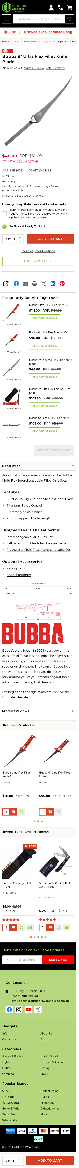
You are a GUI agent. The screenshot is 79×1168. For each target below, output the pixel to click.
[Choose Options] (13, 812)
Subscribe (58, 960)
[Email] (25, 283)
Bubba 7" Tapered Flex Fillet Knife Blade (50, 361)
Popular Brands (15, 1084)
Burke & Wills (10, 1108)
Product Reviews (15, 711)
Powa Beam (46, 898)
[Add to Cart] (50, 927)
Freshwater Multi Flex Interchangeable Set (38, 549)
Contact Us (9, 1039)
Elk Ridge (8, 1096)
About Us (46, 1033)
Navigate (10, 1026)
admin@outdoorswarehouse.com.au (44, 1001)
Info (4, 1033)
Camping (8, 1074)
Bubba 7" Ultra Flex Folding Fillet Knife (49, 390)
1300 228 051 (29, 996)
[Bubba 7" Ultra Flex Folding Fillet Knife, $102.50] (56, 750)
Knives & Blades (12, 1056)
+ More (30, 903)
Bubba (44, 1096)
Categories (11, 1049)
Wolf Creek (10, 897)
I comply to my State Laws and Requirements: (34, 204)
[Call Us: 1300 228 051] (60, 8)
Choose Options (44, 318)
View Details (14, 324)
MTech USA (47, 1102)
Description (11, 466)
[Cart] (70, 8)
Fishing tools (16, 568)
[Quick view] (21, 812)
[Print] (34, 283)
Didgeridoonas (49, 1108)
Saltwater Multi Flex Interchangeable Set (37, 543)
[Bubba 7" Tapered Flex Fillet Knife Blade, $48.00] (19, 750)
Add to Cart (50, 239)
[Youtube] (28, 1009)
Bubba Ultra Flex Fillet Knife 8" (48, 305)
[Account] (51, 8)
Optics (6, 1068)
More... (44, 1114)
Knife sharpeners (19, 575)
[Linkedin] (52, 283)
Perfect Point (49, 1091)
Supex (6, 1091)
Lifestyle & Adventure (54, 1062)
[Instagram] (18, 1009)
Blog (43, 1039)
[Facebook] (16, 283)
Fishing (45, 1068)
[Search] (69, 18)
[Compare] (30, 927)
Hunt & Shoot (49, 1056)
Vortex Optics (10, 1102)
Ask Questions (55, 68)
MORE (44, 1074)
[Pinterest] (62, 283)
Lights (6, 1062)
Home (5, 41)
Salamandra (9, 1120)
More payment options (38, 251)
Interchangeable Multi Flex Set (30, 537)
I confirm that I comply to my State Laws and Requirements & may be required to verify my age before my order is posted (38, 213)
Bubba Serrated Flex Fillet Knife (49, 418)
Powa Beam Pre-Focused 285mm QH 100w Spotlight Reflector (55, 887)
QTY (8, 239)
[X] (43, 283)
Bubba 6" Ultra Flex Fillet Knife (48, 332)
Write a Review (34, 68)
